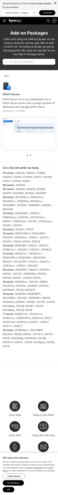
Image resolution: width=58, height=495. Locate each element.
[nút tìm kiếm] (6, 62)
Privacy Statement (34, 468)
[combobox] (20, 12)
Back (6, 76)
